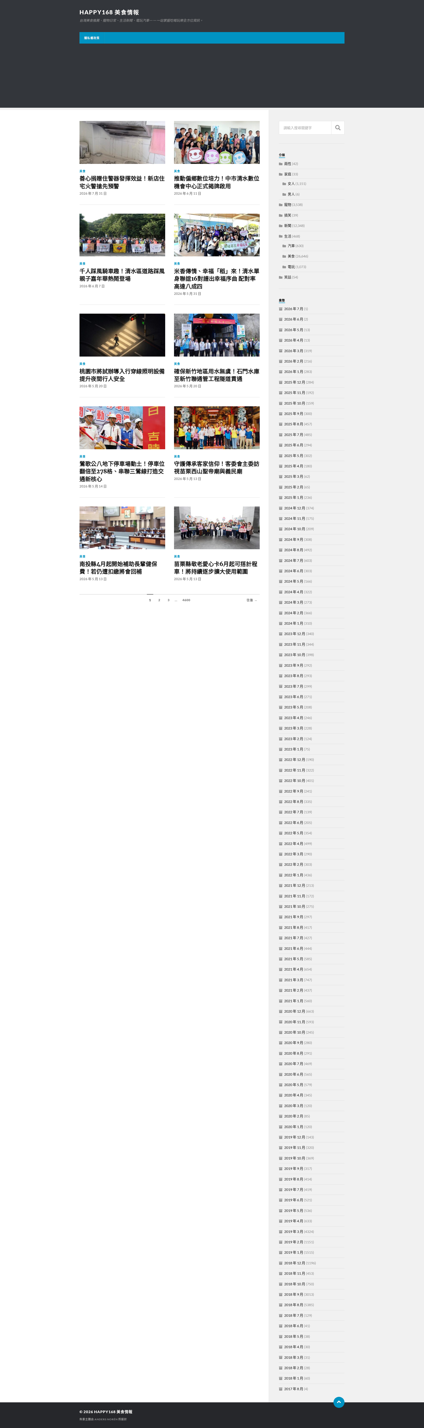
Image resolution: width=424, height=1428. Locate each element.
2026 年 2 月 (293, 361)
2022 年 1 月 (293, 875)
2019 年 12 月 (294, 1137)
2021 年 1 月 (293, 1001)
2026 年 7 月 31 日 (93, 193)
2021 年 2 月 (293, 990)
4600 (186, 600)
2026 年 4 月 (293, 340)
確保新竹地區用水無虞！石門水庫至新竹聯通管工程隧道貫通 (216, 375)
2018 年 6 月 (293, 1326)
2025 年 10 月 (294, 403)
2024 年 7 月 (293, 560)
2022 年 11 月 (294, 770)
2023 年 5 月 (293, 707)
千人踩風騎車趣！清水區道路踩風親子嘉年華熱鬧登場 (122, 275)
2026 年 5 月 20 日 (93, 386)
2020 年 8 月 (293, 1053)
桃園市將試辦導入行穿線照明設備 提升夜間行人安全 (122, 375)
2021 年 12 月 (294, 885)
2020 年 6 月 (293, 1074)
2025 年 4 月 (293, 466)
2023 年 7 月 (293, 686)
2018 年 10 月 (294, 1284)
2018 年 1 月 (293, 1378)
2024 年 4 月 (293, 592)
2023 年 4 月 (293, 718)
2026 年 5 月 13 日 (187, 479)
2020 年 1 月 (293, 1127)
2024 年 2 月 (293, 613)
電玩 (291, 267)
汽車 (291, 246)
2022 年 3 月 (293, 854)
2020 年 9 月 (293, 1042)
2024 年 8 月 (293, 550)
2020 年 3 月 (293, 1106)
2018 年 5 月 (293, 1336)
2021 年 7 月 (293, 938)
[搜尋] (337, 127)
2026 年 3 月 (293, 351)
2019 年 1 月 (293, 1252)
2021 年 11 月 (294, 896)
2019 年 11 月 (294, 1147)
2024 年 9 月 (293, 539)
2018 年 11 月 (294, 1273)
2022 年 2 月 (293, 864)
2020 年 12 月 (294, 1011)
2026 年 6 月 (293, 319)
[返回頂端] (338, 1402)
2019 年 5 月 (293, 1210)
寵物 (287, 204)
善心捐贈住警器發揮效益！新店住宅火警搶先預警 (122, 182)
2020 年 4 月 (293, 1095)
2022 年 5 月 (293, 833)
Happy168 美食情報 (109, 12)
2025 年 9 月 (293, 413)
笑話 (287, 277)
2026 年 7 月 (293, 309)
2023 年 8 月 (293, 676)
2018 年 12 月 (294, 1263)
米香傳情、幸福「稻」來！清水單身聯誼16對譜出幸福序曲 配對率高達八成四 (216, 279)
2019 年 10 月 (294, 1158)
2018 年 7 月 (293, 1315)
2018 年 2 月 (293, 1368)
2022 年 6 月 (293, 822)
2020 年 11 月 (294, 1022)
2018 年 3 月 (293, 1357)
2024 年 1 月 (293, 623)
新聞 (287, 225)
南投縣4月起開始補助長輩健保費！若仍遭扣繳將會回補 (118, 567)
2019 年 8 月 (293, 1179)
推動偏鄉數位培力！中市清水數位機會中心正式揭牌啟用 (216, 182)
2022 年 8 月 (293, 801)
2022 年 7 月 (293, 812)
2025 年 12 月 (294, 382)
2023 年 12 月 (294, 633)
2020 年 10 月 (294, 1032)
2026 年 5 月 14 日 (93, 486)
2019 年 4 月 (293, 1221)
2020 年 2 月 (293, 1116)
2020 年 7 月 (293, 1063)
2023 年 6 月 (293, 697)
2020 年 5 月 (293, 1085)
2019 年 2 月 (293, 1242)
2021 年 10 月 (294, 906)
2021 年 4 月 (293, 969)
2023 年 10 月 (294, 655)
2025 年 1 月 (293, 497)
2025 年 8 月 (293, 424)
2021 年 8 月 (293, 927)
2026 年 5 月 (293, 330)
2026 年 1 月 (293, 371)
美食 (83, 171)
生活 (287, 236)
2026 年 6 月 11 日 (187, 193)
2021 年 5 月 (293, 959)
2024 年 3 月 (293, 602)
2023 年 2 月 (293, 739)
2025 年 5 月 (293, 455)
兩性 (287, 163)
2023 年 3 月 (293, 728)
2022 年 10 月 (294, 780)
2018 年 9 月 (293, 1294)
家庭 (287, 174)
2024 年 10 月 (294, 529)
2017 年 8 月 (293, 1389)
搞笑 (287, 215)
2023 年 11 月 (294, 644)
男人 (291, 194)
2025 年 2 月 (293, 487)
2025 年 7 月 (293, 434)
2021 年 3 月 (293, 980)
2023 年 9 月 (293, 665)
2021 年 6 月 (293, 948)
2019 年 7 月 (293, 1189)
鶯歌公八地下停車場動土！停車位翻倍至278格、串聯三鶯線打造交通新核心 (122, 471)
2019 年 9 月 (293, 1168)
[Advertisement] (212, 77)
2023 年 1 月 (293, 749)
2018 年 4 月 (293, 1347)
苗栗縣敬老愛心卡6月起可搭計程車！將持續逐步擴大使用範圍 (215, 567)
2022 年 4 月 (293, 843)
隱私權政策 (92, 38)
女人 (291, 183)
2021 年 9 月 (293, 917)
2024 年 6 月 (293, 571)
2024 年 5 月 (293, 581)
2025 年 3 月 (293, 476)
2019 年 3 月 (293, 1231)
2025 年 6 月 (293, 445)
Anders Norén (106, 1419)
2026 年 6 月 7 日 (92, 286)
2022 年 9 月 (293, 791)
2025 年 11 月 (294, 392)
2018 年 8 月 (293, 1305)
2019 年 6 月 (293, 1200)
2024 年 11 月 (294, 518)
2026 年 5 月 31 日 (187, 294)
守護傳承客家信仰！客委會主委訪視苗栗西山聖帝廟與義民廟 (216, 467)
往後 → (252, 600)
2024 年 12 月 (294, 508)
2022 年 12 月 (294, 759)
